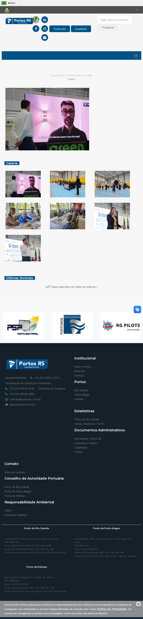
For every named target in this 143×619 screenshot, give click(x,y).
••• (137, 10)
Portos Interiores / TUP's (89, 424)
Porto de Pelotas (14, 496)
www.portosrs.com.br (22, 404)
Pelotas (78, 399)
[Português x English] (36, 19)
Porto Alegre (82, 394)
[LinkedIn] (44, 19)
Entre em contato (15, 472)
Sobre (8, 510)
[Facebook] (36, 28)
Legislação (80, 447)
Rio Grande (81, 390)
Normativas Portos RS (87, 438)
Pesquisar (108, 27)
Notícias (79, 375)
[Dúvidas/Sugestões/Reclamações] (44, 37)
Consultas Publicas (15, 515)
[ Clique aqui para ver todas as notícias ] (71, 287)
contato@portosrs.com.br (25, 399)
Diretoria (79, 371)
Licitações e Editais (85, 443)
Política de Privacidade (112, 609)
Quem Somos (82, 366)
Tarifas (78, 452)
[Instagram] (44, 28)
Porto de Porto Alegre (17, 491)
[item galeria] (26, 184)
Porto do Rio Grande (86, 419)
